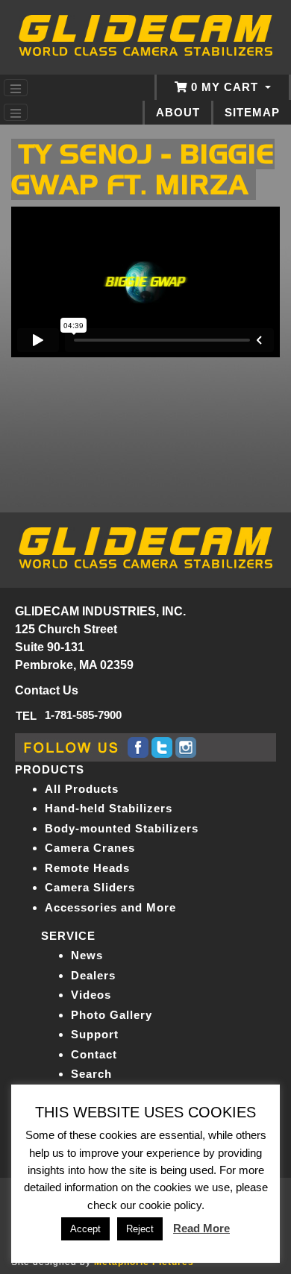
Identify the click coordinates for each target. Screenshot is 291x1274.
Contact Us (46, 690)
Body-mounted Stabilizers (121, 828)
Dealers (93, 975)
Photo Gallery (111, 1014)
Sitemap (252, 113)
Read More (201, 1228)
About (178, 113)
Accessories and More (110, 907)
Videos (91, 994)
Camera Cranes (90, 847)
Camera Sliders (90, 887)
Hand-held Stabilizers (108, 808)
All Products (82, 788)
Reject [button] (140, 1228)
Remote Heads (87, 868)
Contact (94, 1054)
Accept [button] (85, 1228)
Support (95, 1034)
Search (91, 1073)
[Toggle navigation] (16, 87)
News (87, 955)
